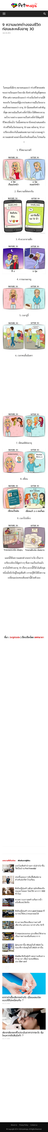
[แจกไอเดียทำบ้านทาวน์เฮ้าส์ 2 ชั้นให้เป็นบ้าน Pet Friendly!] (8, 868)
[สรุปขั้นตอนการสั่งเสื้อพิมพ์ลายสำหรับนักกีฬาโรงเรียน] (8, 880)
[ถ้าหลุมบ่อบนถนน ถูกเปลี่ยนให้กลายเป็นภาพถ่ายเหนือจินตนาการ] (8, 936)
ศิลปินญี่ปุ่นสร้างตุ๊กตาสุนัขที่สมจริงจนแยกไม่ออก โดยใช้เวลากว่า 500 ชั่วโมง (30, 891)
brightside (15, 637)
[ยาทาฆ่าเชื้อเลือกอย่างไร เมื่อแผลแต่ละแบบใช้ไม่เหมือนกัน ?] (24, 983)
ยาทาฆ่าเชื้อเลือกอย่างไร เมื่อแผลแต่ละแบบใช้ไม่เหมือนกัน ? (21, 999)
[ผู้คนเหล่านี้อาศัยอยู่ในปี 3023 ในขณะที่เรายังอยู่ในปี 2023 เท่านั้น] (8, 948)
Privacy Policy (23, 1125)
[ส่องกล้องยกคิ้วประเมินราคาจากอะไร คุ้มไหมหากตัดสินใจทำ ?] (24, 1019)
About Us (14, 1125)
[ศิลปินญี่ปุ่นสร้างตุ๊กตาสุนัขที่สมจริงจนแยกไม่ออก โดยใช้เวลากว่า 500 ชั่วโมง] (8, 891)
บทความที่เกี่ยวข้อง (8, 860)
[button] (44, 14)
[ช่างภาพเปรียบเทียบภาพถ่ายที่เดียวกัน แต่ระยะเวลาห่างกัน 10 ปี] (8, 925)
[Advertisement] (24, 60)
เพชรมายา (39, 637)
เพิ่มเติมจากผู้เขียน (24, 860)
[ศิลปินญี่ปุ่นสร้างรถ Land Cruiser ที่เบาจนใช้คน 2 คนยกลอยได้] (8, 914)
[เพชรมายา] (24, 5)
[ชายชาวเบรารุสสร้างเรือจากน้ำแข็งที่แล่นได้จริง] (8, 902)
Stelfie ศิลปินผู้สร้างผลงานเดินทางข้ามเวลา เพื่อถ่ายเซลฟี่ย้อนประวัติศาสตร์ (30, 959)
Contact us (33, 1125)
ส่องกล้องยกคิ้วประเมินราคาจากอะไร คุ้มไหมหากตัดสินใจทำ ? (23, 1034)
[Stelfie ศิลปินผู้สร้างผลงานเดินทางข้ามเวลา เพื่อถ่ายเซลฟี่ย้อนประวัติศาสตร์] (8, 959)
